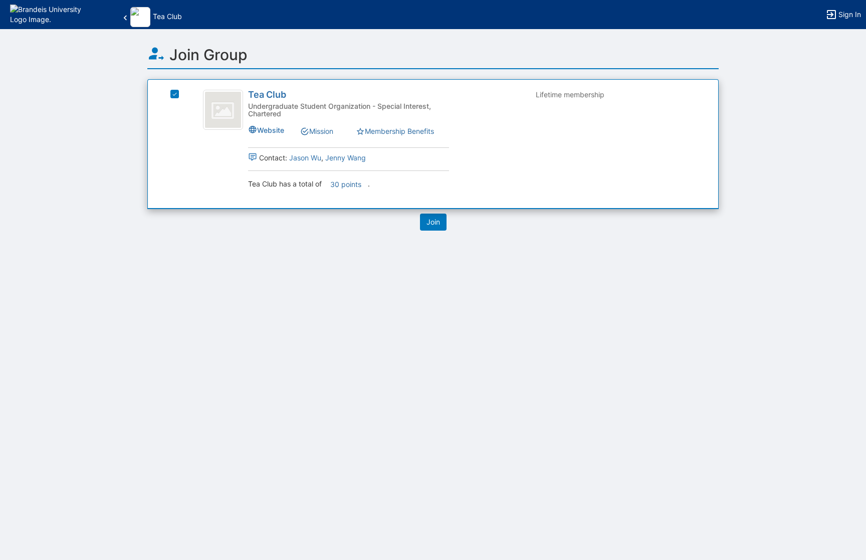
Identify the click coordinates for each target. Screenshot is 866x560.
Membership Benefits (399, 131)
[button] (51, 14)
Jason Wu (305, 157)
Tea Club (267, 94)
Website (270, 130)
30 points (345, 184)
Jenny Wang (345, 157)
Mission (321, 131)
